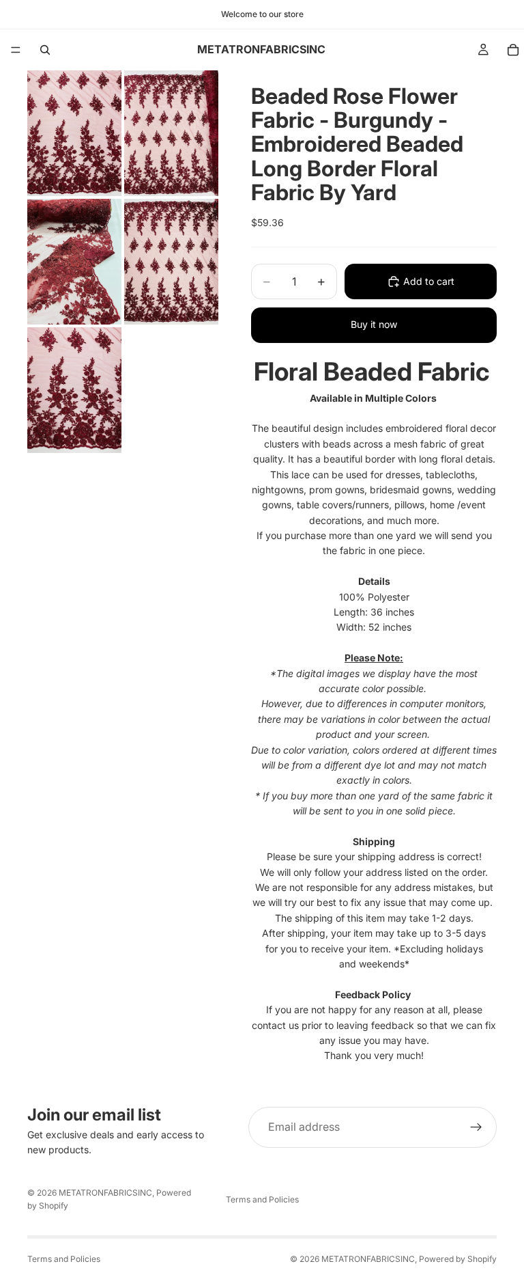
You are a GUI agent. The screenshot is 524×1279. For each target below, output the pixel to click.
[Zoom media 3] (74, 262)
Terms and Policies (262, 1199)
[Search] (45, 50)
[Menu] (15, 50)
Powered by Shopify (458, 1259)
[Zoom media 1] (74, 133)
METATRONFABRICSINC (105, 1192)
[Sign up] (476, 1127)
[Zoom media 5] (74, 390)
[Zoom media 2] (171, 133)
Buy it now (374, 324)
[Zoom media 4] (171, 262)
